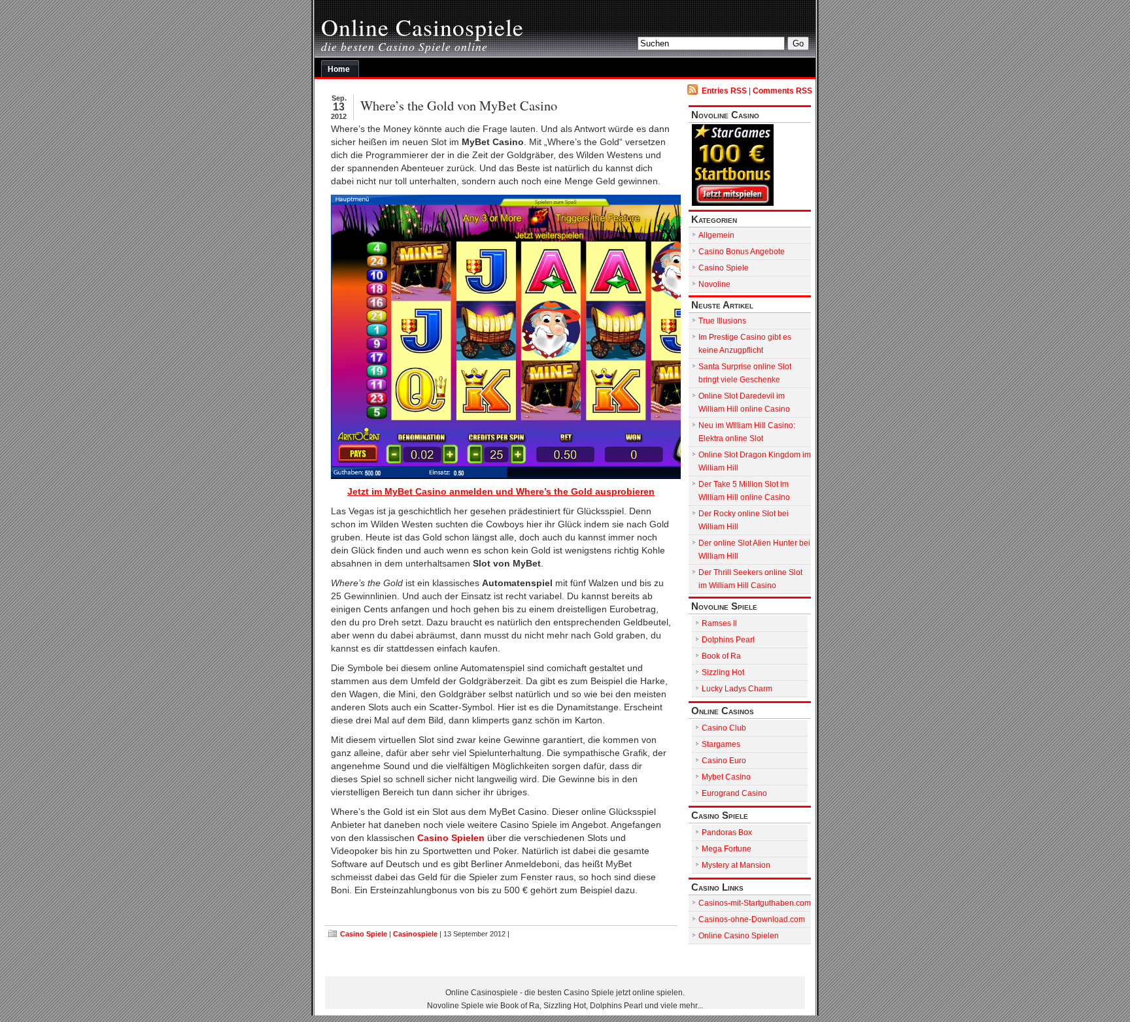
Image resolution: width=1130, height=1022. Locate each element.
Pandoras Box (727, 832)
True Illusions (722, 320)
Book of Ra (721, 656)
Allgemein (716, 235)
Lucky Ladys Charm (737, 688)
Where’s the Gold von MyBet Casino (458, 105)
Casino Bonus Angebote (741, 251)
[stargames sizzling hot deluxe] (501, 337)
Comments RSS (782, 91)
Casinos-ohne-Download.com (751, 919)
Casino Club (724, 728)
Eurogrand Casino (734, 793)
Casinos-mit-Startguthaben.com (754, 903)
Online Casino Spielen (738, 935)
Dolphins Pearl (728, 639)
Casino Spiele (363, 934)
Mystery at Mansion (736, 865)
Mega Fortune (726, 848)
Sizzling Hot (723, 672)
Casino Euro (724, 760)
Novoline (714, 284)
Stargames (721, 744)
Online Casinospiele (422, 26)
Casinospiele (415, 934)
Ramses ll (719, 623)
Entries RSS (724, 91)
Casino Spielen (451, 838)
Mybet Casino (726, 777)
